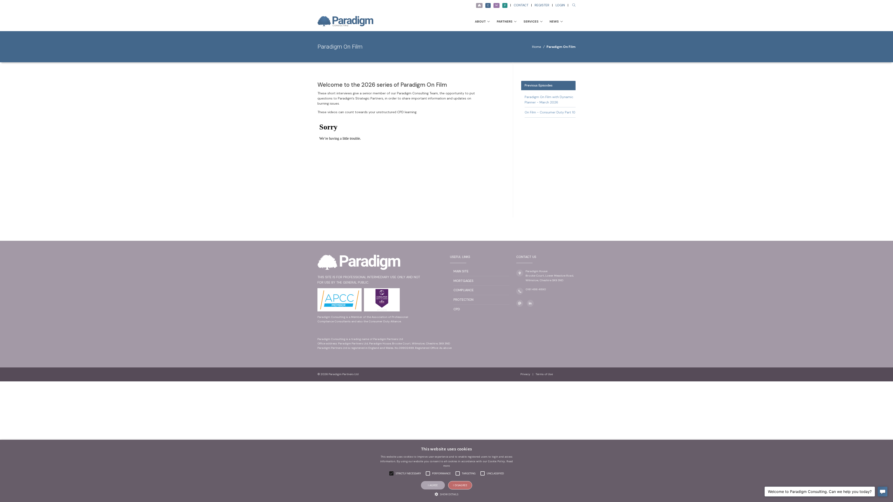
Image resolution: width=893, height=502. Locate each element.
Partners (505, 21)
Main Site (461, 271)
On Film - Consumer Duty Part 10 (550, 112)
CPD (456, 309)
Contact (521, 5)
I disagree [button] (460, 485)
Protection (463, 299)
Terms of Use (544, 374)
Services (531, 21)
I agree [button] (433, 485)
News (554, 21)
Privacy (525, 374)
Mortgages (463, 281)
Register (542, 5)
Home (536, 47)
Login (560, 5)
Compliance (463, 290)
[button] (446, 494)
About (480, 21)
